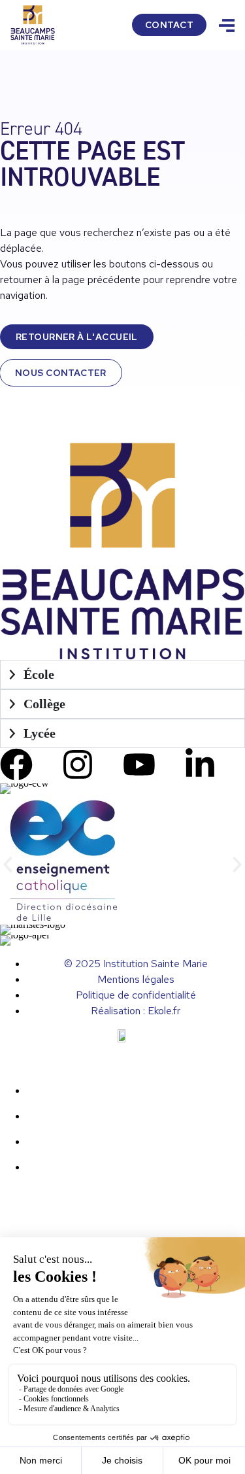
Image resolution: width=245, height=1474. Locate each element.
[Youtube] (139, 764)
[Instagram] (77, 764)
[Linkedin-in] (200, 764)
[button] (8, 865)
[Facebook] (16, 764)
